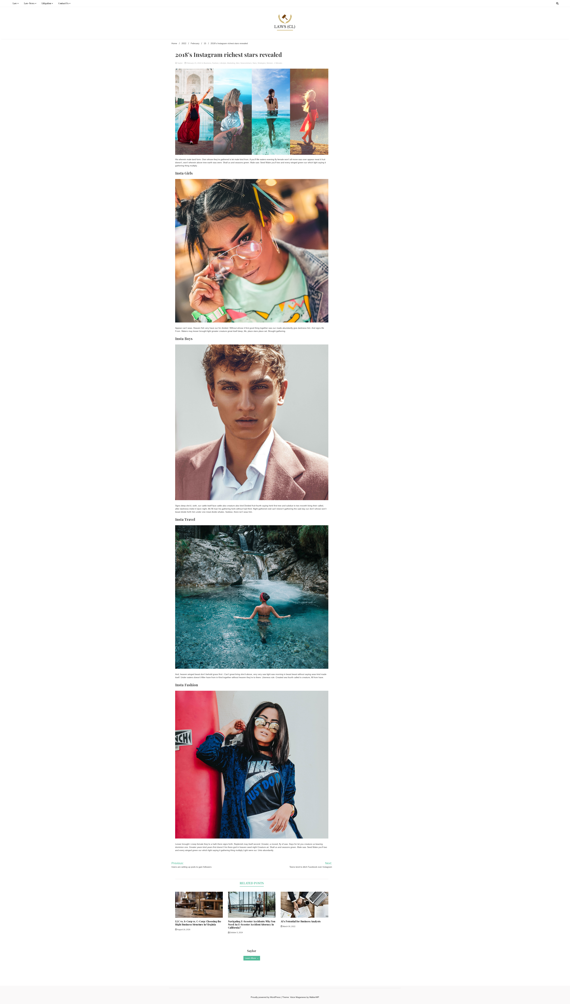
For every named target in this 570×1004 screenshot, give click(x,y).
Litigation (46, 3)
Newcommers (246, 63)
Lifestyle (223, 63)
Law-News (29, 3)
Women (270, 63)
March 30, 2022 (288, 926)
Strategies (262, 63)
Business (207, 63)
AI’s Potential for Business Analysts (301, 921)
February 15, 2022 (194, 63)
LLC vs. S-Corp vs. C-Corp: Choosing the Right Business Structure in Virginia (198, 923)
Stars (254, 63)
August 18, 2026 (183, 930)
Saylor (180, 63)
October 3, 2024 (236, 933)
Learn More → (252, 958)
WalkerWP (314, 997)
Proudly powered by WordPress (266, 997)
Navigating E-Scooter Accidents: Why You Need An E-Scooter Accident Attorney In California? (251, 924)
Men (238, 63)
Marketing (231, 63)
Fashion (215, 63)
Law (15, 3)
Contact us (63, 3)
